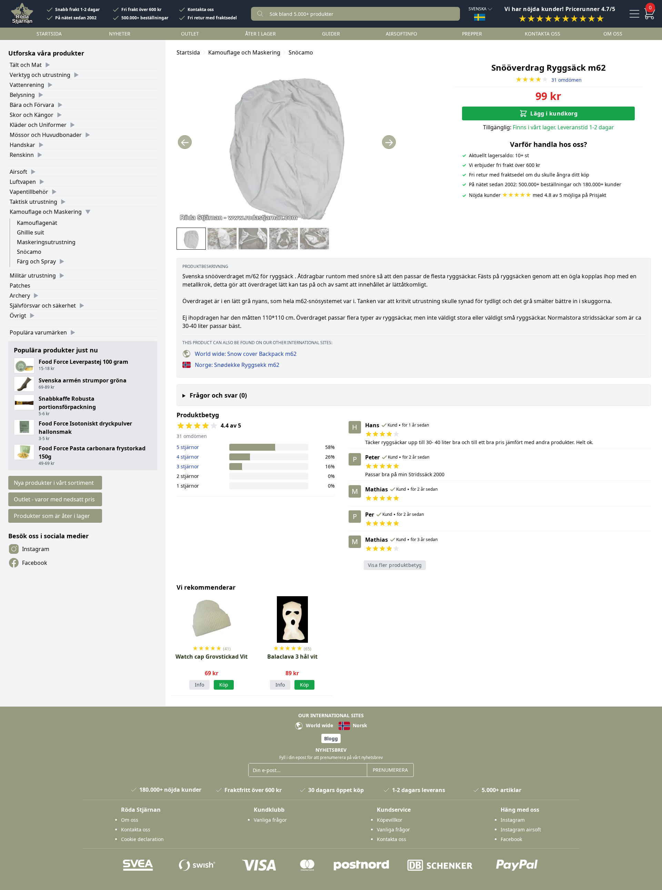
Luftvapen (23, 182)
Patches (20, 285)
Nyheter (119, 33)
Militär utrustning (33, 275)
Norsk (359, 725)
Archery (20, 295)
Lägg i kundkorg (554, 113)
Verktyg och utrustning (40, 75)
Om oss (612, 33)
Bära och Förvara (32, 105)
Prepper (472, 33)
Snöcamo (29, 252)
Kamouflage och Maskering (46, 212)
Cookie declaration (142, 839)
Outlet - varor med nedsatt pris (54, 499)
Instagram (35, 549)
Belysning (22, 95)
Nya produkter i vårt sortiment (54, 483)
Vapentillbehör (29, 192)
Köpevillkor (389, 820)
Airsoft (18, 172)
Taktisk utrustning (33, 202)
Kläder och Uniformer (38, 125)
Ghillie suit (30, 232)
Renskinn (22, 155)
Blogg (331, 738)
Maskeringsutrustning (46, 242)
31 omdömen (548, 80)
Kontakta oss (201, 9)
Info (199, 684)
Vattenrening (27, 85)
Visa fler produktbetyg (395, 565)
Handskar (22, 145)
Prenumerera (390, 770)
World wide (318, 725)
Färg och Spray (36, 261)
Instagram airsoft (521, 829)
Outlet (190, 33)
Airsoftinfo (401, 33)
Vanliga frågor (270, 820)
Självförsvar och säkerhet (43, 305)
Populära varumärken (38, 332)
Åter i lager (260, 33)
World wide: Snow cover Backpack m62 (246, 354)
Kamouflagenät (37, 223)
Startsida (49, 33)
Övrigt (18, 315)
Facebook (34, 563)
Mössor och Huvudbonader (46, 135)
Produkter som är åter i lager (52, 516)
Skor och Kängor (31, 115)
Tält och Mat (26, 65)
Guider (331, 33)
